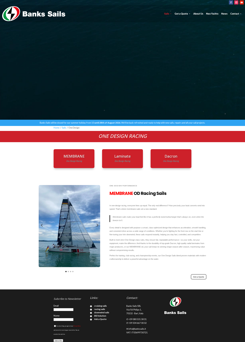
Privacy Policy (77, 326)
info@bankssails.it (137, 328)
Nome (56, 315)
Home (56, 127)
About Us (198, 13)
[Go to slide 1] (66, 271)
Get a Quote (181, 13)
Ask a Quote (198, 277)
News (224, 13)
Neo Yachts (212, 13)
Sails (166, 13)
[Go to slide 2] (68, 271)
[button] (42, 225)
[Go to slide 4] (73, 271)
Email (56, 305)
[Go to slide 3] (70, 271)
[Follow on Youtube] (242, 2)
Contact (234, 13)
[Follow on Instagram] (236, 2)
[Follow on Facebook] (231, 2)
